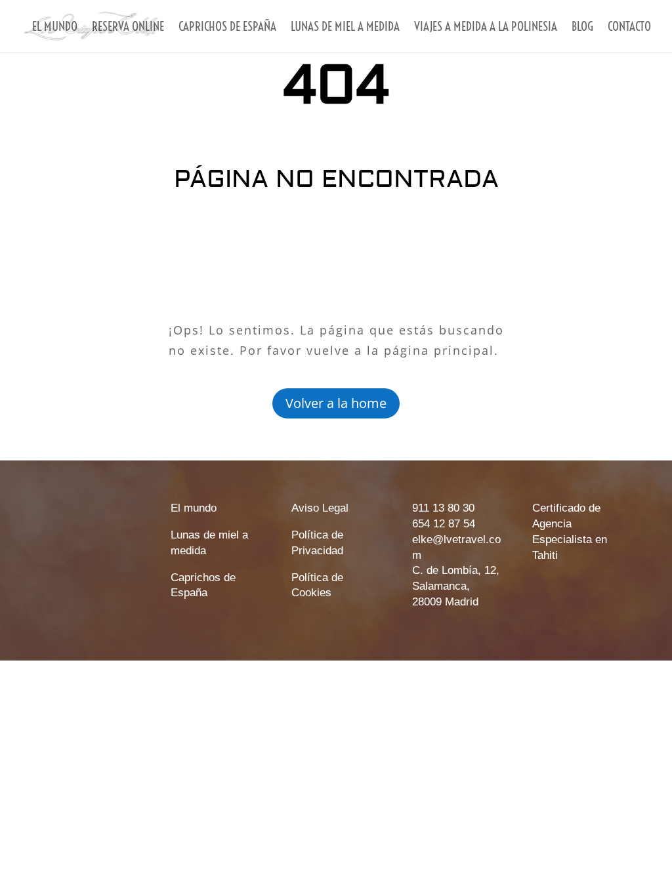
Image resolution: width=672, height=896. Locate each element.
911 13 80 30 (443, 508)
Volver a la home (336, 403)
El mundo (54, 28)
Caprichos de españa (227, 28)
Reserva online (128, 28)
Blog (582, 28)
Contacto (629, 28)
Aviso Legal (319, 508)
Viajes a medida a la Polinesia (485, 28)
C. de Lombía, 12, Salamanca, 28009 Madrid (455, 586)
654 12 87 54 (443, 524)
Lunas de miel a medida (345, 28)
